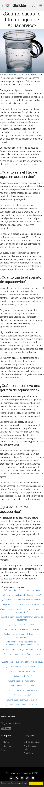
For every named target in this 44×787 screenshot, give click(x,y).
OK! (36, 783)
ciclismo (29, 753)
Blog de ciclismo (33, 742)
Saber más (6, 728)
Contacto (7, 746)
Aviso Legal (8, 750)
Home (6, 742)
